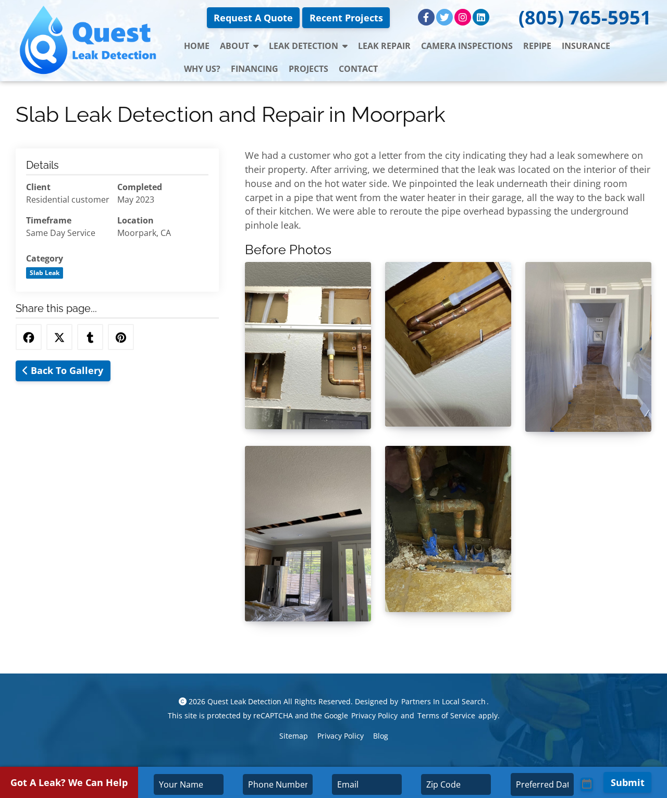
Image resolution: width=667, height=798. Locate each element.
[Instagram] (462, 17)
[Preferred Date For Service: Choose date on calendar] (586, 784)
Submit (628, 782)
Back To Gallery (65, 370)
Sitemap (293, 736)
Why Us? (202, 68)
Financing (254, 68)
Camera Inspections (467, 46)
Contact (358, 68)
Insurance (586, 46)
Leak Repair (384, 46)
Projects (308, 68)
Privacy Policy (374, 715)
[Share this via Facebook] (29, 337)
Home (196, 46)
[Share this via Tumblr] (90, 337)
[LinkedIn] (481, 17)
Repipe (537, 46)
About (234, 46)
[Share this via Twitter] (59, 337)
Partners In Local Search (443, 701)
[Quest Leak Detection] (89, 40)
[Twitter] (444, 17)
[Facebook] (426, 17)
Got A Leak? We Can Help (69, 782)
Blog (380, 736)
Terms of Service (446, 715)
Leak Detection (303, 46)
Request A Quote (253, 17)
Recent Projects (346, 17)
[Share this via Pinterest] (121, 337)
